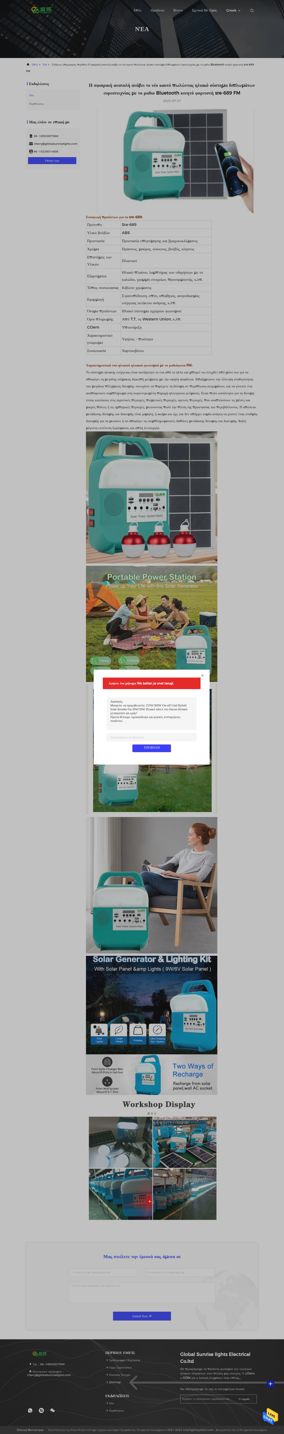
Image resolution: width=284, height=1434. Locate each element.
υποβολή (152, 747)
